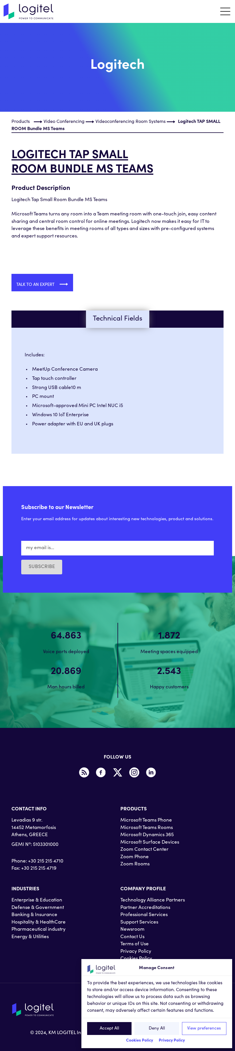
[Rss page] (84, 772)
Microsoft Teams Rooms (146, 828)
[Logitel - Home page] (28, 11)
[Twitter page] (117, 772)
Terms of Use (134, 944)
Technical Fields (117, 319)
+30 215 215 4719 (38, 868)
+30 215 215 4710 (45, 861)
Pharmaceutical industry (38, 929)
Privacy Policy (172, 1041)
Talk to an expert (35, 285)
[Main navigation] (225, 11)
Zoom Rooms (135, 864)
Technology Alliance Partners (152, 900)
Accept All (109, 1028)
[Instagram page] (134, 772)
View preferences (204, 1028)
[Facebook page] (101, 772)
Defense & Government (37, 907)
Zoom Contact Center (144, 849)
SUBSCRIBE (42, 567)
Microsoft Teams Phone (146, 820)
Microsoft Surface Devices (149, 842)
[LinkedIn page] (151, 772)
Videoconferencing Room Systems (130, 121)
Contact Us (132, 937)
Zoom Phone (134, 857)
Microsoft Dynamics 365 (147, 835)
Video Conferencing (64, 121)
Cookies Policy (139, 1041)
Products (20, 121)
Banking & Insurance (34, 915)
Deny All (157, 1028)
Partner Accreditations (145, 907)
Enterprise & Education (36, 900)
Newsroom (132, 929)
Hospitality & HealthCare (38, 922)
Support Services (139, 922)
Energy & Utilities (30, 937)
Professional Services (144, 915)
